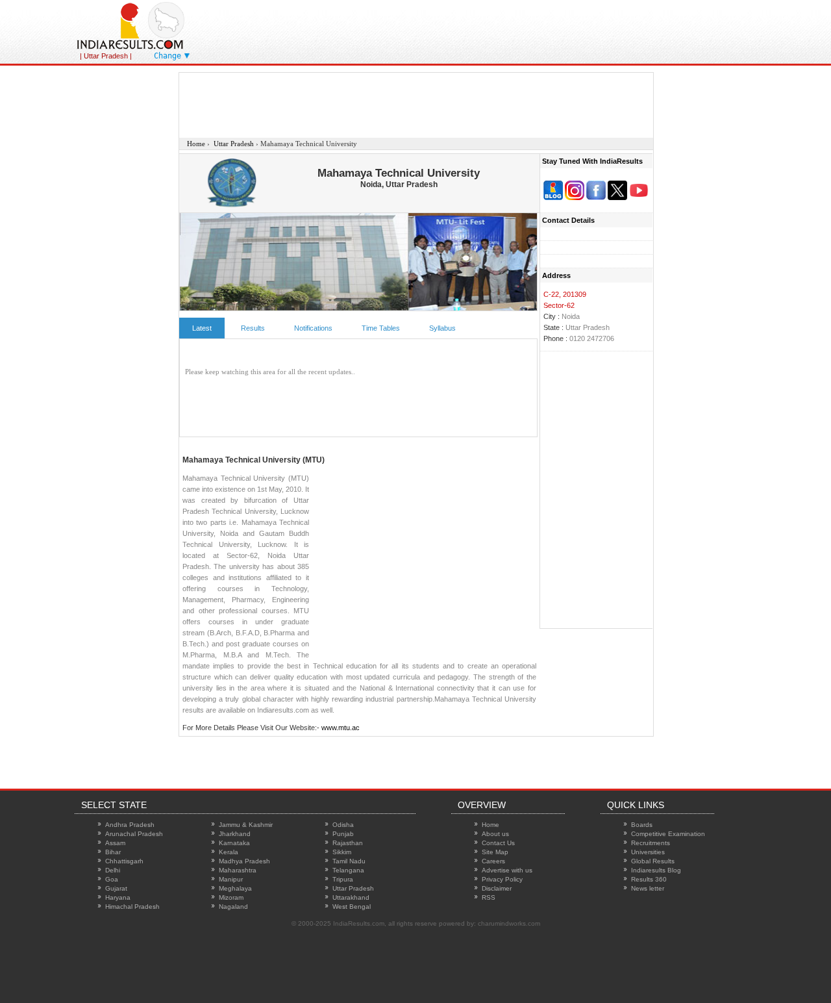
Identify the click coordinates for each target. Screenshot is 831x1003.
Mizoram (231, 897)
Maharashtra (237, 870)
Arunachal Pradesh (134, 833)
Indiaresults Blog (656, 870)
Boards (641, 824)
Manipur (231, 879)
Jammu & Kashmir (246, 824)
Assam (115, 842)
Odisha (343, 824)
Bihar (113, 852)
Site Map (495, 852)
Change (167, 55)
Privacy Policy (502, 879)
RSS (488, 897)
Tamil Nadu (349, 861)
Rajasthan (347, 842)
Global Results (653, 861)
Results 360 (649, 879)
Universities (648, 852)
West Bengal (351, 906)
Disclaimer (497, 888)
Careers (493, 861)
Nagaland (233, 906)
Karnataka (234, 842)
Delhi (112, 870)
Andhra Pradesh (130, 824)
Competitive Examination (668, 833)
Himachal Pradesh (132, 906)
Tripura (342, 879)
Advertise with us (507, 870)
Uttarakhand (350, 897)
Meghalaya (235, 888)
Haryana (117, 897)
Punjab (343, 833)
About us (495, 833)
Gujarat (116, 888)
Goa (111, 879)
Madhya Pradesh (244, 861)
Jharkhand (235, 833)
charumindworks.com (509, 923)
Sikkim (341, 852)
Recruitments (650, 842)
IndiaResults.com (358, 923)
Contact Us (498, 842)
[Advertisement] (538, 29)
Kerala (228, 852)
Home (490, 824)
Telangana (348, 870)
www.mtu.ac (340, 727)
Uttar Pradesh (353, 888)
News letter (647, 888)
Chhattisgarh (124, 861)
